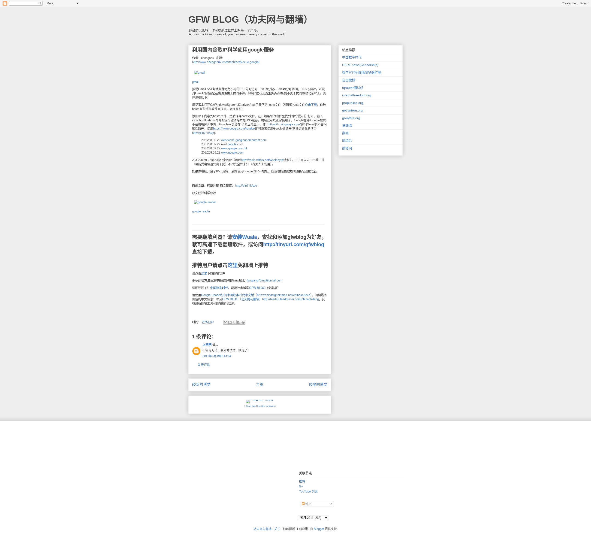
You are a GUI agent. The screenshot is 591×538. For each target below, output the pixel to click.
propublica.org (352, 103)
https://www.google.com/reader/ (234, 128)
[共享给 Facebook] (238, 322)
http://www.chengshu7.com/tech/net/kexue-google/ (225, 62)
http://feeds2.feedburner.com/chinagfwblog (290, 299)
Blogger (319, 529)
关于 (277, 529)
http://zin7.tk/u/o (246, 185)
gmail (195, 82)
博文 (308, 504)
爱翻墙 (347, 125)
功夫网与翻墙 (262, 529)
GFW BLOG (257, 288)
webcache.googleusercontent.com (244, 140)
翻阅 (345, 133)
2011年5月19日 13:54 (216, 356)
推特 (302, 481)
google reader (201, 211)
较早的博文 (318, 385)
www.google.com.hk (234, 148)
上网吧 (206, 344)
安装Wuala (244, 237)
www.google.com (232, 152)
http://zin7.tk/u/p (203, 133)
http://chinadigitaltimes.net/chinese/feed (283, 295)
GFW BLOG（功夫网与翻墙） (250, 19)
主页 (259, 385)
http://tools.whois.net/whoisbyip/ (262, 160)
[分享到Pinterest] (243, 322)
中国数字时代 (219, 288)
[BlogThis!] (230, 322)
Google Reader (211, 295)
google (232, 144)
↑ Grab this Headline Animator (260, 406)
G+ (301, 486)
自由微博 (348, 80)
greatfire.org (351, 118)
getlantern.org (352, 110)
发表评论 (204, 364)
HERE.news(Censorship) (360, 65)
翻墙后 (347, 140)
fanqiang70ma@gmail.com (264, 280)
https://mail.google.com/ (284, 124)
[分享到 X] (234, 322)
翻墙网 (347, 148)
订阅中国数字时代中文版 (237, 295)
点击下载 (311, 104)
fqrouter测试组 (352, 88)
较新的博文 (201, 385)
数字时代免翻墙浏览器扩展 (361, 72)
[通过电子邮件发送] (225, 322)
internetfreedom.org (356, 95)
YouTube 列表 (308, 491)
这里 (233, 265)
